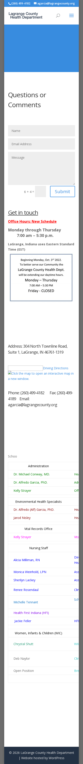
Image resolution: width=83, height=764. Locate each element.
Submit (62, 191)
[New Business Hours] (41, 302)
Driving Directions (55, 368)
